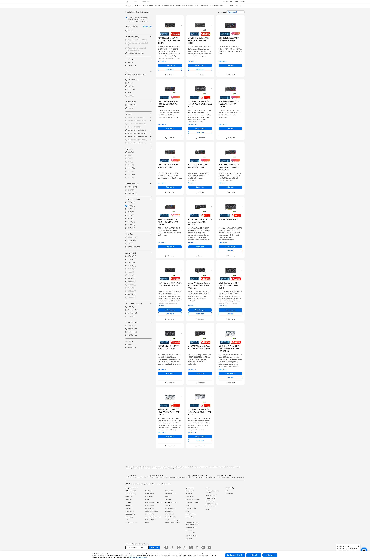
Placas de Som (149, 514)
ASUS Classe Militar (191, 536)
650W (127, 205)
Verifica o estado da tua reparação (212, 491)
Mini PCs (147, 499)
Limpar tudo (147, 27)
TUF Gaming (129, 79)
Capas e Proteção (170, 517)
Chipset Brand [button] (130, 102)
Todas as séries (166, 484)
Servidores (168, 499)
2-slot (127, 262)
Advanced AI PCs (191, 514)
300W (127, 221)
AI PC (187, 511)
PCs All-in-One (149, 493)
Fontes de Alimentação (151, 511)
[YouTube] (203, 547)
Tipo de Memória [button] (131, 184)
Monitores (148, 491)
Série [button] (127, 71)
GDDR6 (127, 186)
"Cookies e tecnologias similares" (138, 557)
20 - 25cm (128, 313)
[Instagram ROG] (185, 547)
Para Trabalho (129, 508)
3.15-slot (128, 281)
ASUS (127, 92)
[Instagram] (179, 547)
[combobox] (235, 12)
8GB (126, 152)
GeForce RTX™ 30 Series (133, 130)
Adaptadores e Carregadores (173, 520)
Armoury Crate (190, 517)
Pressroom (189, 493)
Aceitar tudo (270, 555)
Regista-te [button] (154, 548)
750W (127, 202)
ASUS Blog (189, 539)
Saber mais (170, 69)
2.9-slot (127, 265)
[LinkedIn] (209, 547)
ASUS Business (190, 530)
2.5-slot (127, 259)
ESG (227, 491)
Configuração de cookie (235, 555)
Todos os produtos (131, 53)
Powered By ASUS (191, 527)
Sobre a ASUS (190, 491)
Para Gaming (129, 517)
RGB (126, 344)
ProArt (127, 86)
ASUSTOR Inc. (190, 496)
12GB (127, 174)
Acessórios (128, 499)
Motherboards (149, 505)
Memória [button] (128, 149)
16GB (127, 167)
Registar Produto (210, 498)
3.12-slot (128, 278)
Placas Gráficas (149, 508)
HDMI (127, 240)
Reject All (253, 555)
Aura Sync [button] (129, 341)
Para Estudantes (130, 514)
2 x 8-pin (128, 328)
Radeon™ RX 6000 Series (133, 133)
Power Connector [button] (132, 322)
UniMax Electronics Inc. (192, 502)
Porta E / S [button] (129, 234)
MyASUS (208, 509)
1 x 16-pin (128, 335)
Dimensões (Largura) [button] (133, 304)
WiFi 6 (147, 523)
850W (127, 227)
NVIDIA (127, 65)
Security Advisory (211, 507)
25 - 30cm (128, 309)
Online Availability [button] (132, 37)
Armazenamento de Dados (153, 517)
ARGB (127, 347)
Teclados (167, 505)
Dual (127, 82)
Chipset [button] (128, 114)
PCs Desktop (149, 496)
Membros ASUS (227, 1)
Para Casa (128, 505)
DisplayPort (129, 246)
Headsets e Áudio (170, 508)
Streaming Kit (169, 511)
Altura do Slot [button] (130, 253)
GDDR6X (128, 193)
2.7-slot (127, 256)
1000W (127, 224)
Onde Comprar (170, 65)
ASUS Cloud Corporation (193, 499)
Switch (167, 496)
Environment (229, 493)
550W (127, 208)
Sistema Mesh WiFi (170, 493)
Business (242, 1)
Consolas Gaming (130, 494)
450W (127, 215)
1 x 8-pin (128, 331)
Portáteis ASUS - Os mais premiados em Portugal (193, 523)
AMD (127, 62)
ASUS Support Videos (212, 504)
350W (127, 218)
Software (128, 520)
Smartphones (129, 496)
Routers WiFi (169, 491)
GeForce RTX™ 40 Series (133, 136)
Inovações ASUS (190, 533)
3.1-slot (127, 294)
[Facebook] (166, 547)
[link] (128, 5)
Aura (187, 520)
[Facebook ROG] (172, 547)
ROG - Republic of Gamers (134, 74)
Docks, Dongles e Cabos (172, 523)
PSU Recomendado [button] (132, 199)
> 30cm (127, 306)
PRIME (127, 89)
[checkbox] (169, 75)
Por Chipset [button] (129, 59)
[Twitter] (191, 547)
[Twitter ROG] (197, 547)
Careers (188, 505)
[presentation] (126, 17)
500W (127, 211)
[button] (236, 1)
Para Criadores (129, 511)
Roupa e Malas (169, 514)
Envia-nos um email (211, 495)
